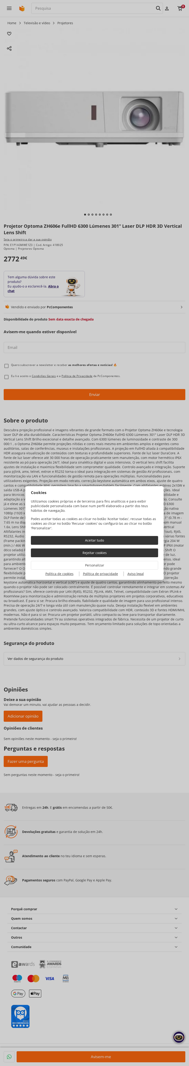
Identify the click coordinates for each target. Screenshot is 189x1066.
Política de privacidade (100, 574)
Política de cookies (59, 574)
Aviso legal (135, 574)
